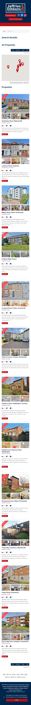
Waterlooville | (10, 686)
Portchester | (16, 686)
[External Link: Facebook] (18, 15)
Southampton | (10, 688)
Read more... (4, 134)
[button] (19, 61)
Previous (18, 50)
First (13, 50)
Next (23, 50)
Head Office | (17, 688)
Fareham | (21, 686)
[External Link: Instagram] (25, 15)
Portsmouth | (12, 684)
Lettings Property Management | (15, 689)
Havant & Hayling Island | (20, 684)
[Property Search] (28, 24)
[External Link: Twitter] (22, 15)
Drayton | (5, 686)
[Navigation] (3, 24)
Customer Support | (24, 688)
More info (25, 697)
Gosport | (5, 688)
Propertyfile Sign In (11, 15)
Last (27, 50)
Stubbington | (26, 686)
